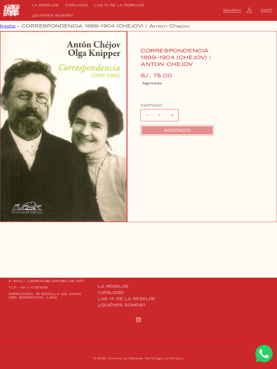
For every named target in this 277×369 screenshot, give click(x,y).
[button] (232, 10)
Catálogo (111, 292)
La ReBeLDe (113, 287)
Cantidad (151, 105)
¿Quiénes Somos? (122, 305)
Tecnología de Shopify (164, 358)
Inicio (8, 26)
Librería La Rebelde (125, 358)
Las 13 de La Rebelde (127, 299)
